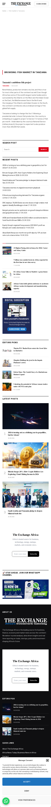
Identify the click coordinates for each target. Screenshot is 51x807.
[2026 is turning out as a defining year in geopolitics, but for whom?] (25, 416)
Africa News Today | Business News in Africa (19, 753)
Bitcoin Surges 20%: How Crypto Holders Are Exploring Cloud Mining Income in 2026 (25, 472)
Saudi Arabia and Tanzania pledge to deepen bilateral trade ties (25, 512)
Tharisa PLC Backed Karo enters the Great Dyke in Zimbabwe (30, 349)
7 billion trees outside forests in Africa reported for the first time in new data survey (31, 261)
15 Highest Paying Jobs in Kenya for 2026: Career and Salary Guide (30, 249)
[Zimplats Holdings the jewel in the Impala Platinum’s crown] (6, 363)
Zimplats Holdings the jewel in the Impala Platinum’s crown (28, 361)
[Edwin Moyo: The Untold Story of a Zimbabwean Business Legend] (6, 375)
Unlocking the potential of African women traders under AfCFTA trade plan (30, 385)
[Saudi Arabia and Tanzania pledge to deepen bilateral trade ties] (25, 495)
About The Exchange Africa (12, 749)
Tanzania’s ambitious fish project (17, 82)
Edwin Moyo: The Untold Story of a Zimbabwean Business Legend (30, 373)
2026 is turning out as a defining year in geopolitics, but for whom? (27, 433)
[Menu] (3, 4)
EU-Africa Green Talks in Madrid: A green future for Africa (31, 272)
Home (4, 11)
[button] (47, 760)
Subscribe (41, 4)
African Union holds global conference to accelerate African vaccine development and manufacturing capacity (31, 286)
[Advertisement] (25, 41)
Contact (5, 756)
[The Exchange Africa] (20, 4)
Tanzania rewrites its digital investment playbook (21, 188)
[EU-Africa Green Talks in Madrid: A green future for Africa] (6, 274)
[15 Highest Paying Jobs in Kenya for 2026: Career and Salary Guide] (6, 251)
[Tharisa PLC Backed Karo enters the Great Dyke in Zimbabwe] (6, 351)
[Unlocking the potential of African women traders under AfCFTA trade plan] (6, 387)
